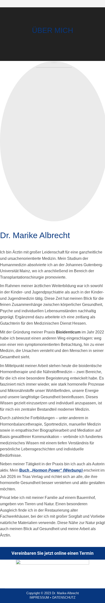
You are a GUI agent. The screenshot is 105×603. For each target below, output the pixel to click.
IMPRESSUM (39, 597)
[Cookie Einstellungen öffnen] (9, 597)
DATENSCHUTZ (63, 597)
